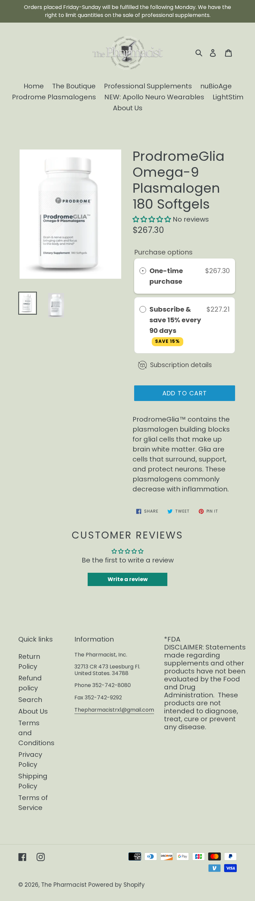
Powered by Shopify (116, 885)
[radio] (142, 270)
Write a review (128, 579)
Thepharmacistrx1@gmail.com (114, 710)
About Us (33, 711)
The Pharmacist (64, 885)
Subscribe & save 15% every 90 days (175, 325)
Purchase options (163, 252)
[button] (151, 219)
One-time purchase (166, 276)
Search (30, 699)
